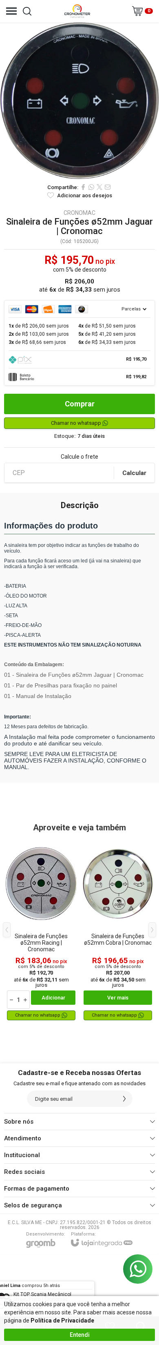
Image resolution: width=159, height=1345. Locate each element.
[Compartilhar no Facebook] (83, 187)
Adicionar (53, 998)
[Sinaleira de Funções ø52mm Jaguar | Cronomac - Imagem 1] (79, 100)
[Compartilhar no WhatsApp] (91, 187)
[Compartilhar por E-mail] (107, 187)
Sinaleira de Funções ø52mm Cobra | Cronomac (118, 939)
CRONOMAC (79, 213)
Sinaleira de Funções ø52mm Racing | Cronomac (41, 942)
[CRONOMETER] (77, 11)
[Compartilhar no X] (99, 187)
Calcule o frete (79, 456)
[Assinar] (124, 1099)
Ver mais (117, 998)
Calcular (134, 473)
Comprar (80, 403)
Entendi (80, 1335)
